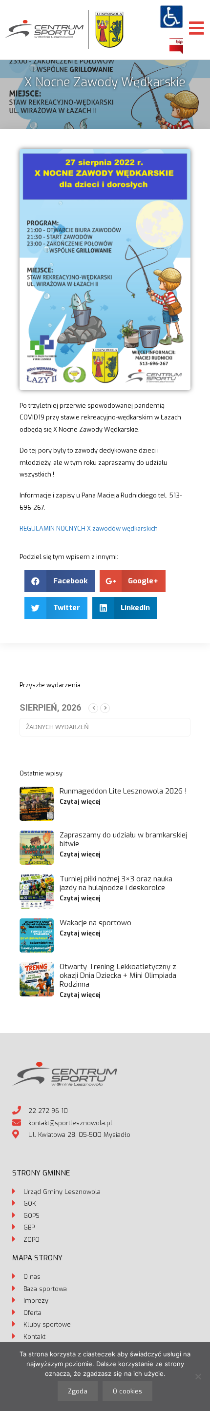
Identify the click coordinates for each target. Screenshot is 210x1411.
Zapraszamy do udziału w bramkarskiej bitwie (123, 839)
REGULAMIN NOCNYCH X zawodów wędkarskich (89, 528)
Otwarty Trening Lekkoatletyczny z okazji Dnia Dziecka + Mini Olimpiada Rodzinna (118, 975)
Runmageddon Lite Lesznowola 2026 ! (123, 791)
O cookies (127, 1391)
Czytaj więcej (80, 801)
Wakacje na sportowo (95, 923)
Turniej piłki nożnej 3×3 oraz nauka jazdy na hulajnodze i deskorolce (116, 883)
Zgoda (77, 1391)
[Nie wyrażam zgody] (198, 1376)
